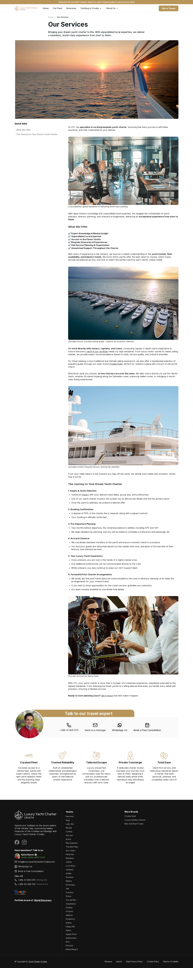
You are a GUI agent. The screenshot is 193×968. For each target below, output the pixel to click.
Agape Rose (71, 934)
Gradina (69, 907)
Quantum (69, 877)
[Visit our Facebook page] (17, 842)
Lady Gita (70, 824)
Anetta (68, 873)
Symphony (70, 919)
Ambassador (71, 938)
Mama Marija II (72, 949)
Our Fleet (57, 8)
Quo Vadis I (71, 850)
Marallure (70, 858)
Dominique (70, 885)
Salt (67, 888)
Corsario (69, 911)
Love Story (70, 866)
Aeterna (69, 915)
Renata (69, 828)
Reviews (108, 961)
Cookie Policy (153, 961)
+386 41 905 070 (68, 730)
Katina (68, 930)
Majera (69, 881)
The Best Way (72, 847)
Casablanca (71, 904)
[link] (119, 727)
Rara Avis (70, 816)
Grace (68, 839)
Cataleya (69, 869)
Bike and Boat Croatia (134, 824)
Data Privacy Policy (134, 961)
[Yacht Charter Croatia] (36, 815)
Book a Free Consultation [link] (147, 730)
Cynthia (69, 831)
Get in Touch (168, 8)
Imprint (119, 961)
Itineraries (71, 8)
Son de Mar (71, 900)
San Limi (69, 835)
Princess (69, 945)
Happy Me (70, 926)
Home (46, 8)
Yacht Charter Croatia (37, 961)
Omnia (68, 896)
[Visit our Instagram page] (24, 842)
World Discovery (43, 900)
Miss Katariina (71, 843)
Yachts (69, 812)
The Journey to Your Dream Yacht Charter (37, 134)
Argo (68, 820)
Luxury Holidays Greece (135, 820)
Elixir (68, 942)
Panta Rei (70, 854)
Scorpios (70, 892)
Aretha (68, 923)
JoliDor (69, 862)
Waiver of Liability (170, 961)
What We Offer (23, 130)
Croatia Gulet (130, 816)
